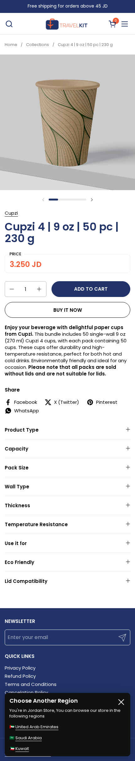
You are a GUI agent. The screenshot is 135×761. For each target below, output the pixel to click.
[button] (9, 24)
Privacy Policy (20, 668)
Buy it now (67, 310)
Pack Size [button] (17, 467)
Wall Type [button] (17, 486)
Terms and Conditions (31, 684)
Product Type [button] (22, 430)
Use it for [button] (16, 543)
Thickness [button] (17, 505)
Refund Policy (20, 676)
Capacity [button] (16, 448)
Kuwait (22, 749)
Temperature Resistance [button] (36, 524)
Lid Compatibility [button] (26, 581)
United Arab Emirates (36, 727)
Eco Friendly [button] (19, 562)
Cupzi (11, 213)
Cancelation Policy (26, 692)
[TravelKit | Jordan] (66, 24)
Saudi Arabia (28, 738)
